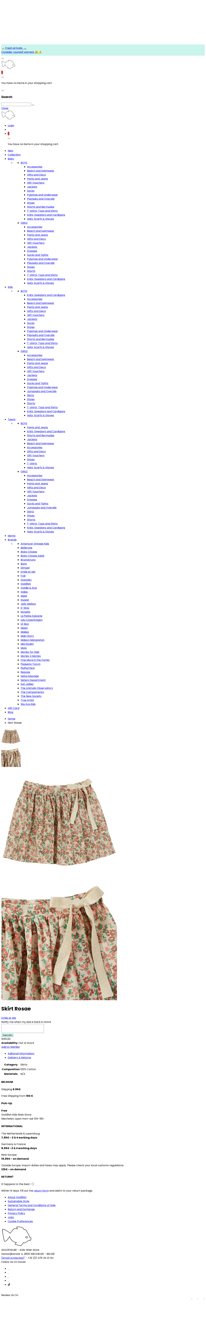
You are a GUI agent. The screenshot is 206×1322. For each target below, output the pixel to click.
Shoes (31, 203)
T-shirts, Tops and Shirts (42, 211)
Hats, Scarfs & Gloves (40, 219)
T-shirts (32, 463)
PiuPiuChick (28, 668)
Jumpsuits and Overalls (41, 391)
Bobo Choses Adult (32, 556)
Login (11, 125)
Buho (24, 564)
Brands (12, 540)
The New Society (31, 696)
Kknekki (25, 612)
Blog (10, 712)
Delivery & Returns (19, 1057)
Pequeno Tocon (30, 664)
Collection (14, 155)
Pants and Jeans (37, 179)
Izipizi (24, 596)
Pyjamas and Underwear (42, 195)
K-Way (25, 608)
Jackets (32, 187)
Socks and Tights (37, 255)
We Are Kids (28, 704)
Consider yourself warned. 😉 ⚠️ (21, 52)
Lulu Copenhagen (31, 620)
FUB (23, 576)
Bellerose (26, 548)
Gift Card (13, 708)
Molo (24, 648)
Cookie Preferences (20, 1221)
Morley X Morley (31, 656)
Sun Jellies (27, 684)
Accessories (34, 167)
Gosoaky (26, 580)
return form (41, 1191)
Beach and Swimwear (40, 171)
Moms (11, 536)
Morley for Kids (30, 652)
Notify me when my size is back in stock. (26, 1022)
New (10, 151)
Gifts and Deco (36, 175)
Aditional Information (21, 1053)
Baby (11, 159)
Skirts (30, 395)
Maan (24, 628)
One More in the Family (35, 660)
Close (4, 108)
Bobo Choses (29, 552)
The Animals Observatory (37, 688)
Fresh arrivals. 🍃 (16, 48)
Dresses (32, 251)
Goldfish (26, 584)
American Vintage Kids (35, 544)
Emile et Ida (28, 572)
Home (11, 719)
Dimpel (25, 568)
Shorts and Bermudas (40, 207)
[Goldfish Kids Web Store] (8, 68)
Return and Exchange (21, 1209)
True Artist (27, 700)
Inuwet (25, 600)
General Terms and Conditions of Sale (32, 1205)
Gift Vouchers (35, 183)
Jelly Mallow (28, 604)
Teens (11, 419)
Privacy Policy (16, 1213)
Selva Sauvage (30, 676)
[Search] (33, 105)
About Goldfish (17, 1197)
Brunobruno (28, 560)
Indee (24, 592)
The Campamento (32, 692)
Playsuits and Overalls (41, 199)
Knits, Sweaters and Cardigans (46, 215)
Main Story (27, 636)
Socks (30, 191)
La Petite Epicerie (31, 616)
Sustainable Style (18, 1201)
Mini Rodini (27, 644)
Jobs (11, 1217)
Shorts (31, 271)
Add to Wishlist (10, 1047)
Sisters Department (33, 680)
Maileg (25, 632)
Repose (25, 672)
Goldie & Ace (29, 588)
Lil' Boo (25, 624)
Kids (10, 287)
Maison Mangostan (32, 640)
